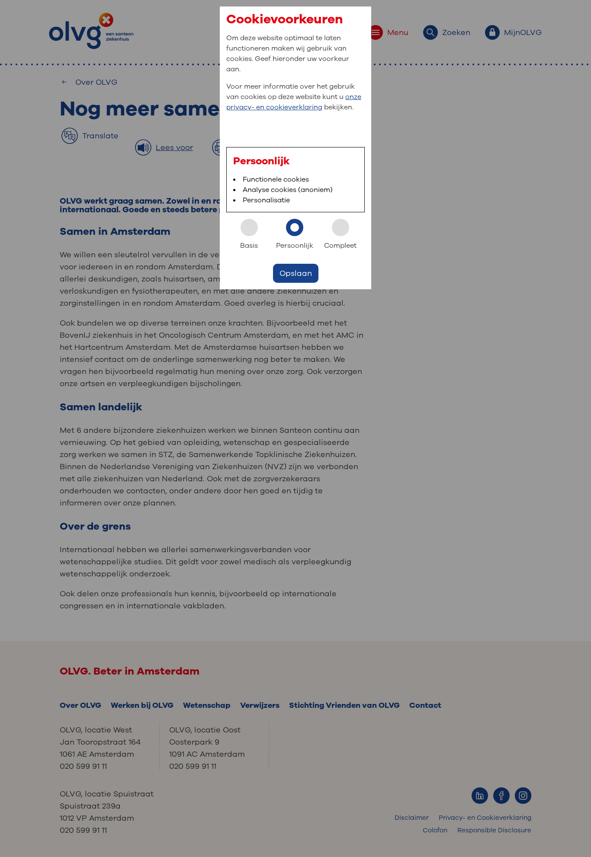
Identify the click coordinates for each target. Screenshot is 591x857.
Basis (249, 245)
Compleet (340, 245)
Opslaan (295, 273)
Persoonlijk (294, 245)
